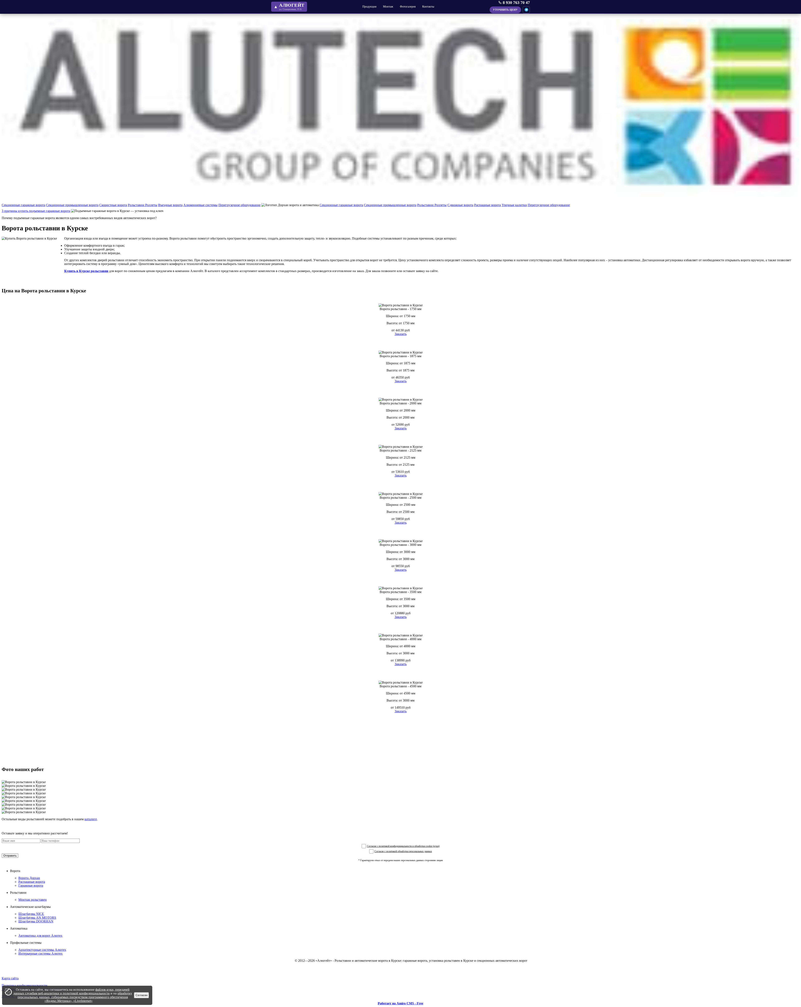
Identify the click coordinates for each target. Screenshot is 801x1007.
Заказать (401, 334)
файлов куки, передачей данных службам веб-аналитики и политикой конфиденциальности (71, 991)
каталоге (90, 819)
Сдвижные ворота (460, 205)
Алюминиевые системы (200, 205)
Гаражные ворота (30, 885)
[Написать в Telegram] (526, 9)
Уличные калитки (514, 205)
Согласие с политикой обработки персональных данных (403, 851)
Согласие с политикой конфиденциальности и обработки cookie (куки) (403, 846)
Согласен (141, 995)
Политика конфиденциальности (24, 985)
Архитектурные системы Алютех (42, 949)
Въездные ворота (170, 205)
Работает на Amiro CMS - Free (400, 1003)
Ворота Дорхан (29, 878)
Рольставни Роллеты (142, 205)
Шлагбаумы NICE (31, 914)
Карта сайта (10, 978)
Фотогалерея (408, 6)
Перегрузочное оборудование (239, 205)
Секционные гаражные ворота (23, 205)
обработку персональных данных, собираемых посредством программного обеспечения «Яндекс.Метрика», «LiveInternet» (75, 997)
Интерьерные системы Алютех (40, 953)
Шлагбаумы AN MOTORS (37, 917)
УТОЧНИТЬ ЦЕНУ (505, 9)
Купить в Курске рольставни (86, 271)
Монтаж (388, 6)
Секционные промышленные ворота (72, 205)
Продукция (369, 6)
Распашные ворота (487, 205)
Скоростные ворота (113, 205)
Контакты (428, 6)
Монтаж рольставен (32, 899)
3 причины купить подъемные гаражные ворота (36, 211)
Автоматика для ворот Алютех (40, 935)
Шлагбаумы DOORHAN (35, 921)
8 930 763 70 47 (516, 2)
